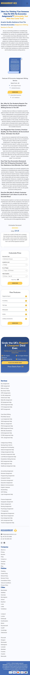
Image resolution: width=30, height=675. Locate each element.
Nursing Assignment (6, 506)
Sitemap (3, 563)
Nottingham (4, 644)
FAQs (2, 557)
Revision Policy (5, 578)
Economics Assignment (7, 480)
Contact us (3, 559)
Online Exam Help (5, 397)
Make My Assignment (6, 400)
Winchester (4, 642)
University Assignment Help (8, 454)
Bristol (2, 623)
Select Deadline (5, 273)
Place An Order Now (15, 362)
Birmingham (4, 597)
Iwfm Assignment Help (7, 520)
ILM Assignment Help (6, 433)
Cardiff (2, 628)
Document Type (5, 256)
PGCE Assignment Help (7, 426)
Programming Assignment (7, 475)
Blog (2, 566)
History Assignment (6, 504)
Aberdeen (3, 649)
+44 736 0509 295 (7, 539)
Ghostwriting (4, 489)
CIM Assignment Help (6, 463)
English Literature (5, 487)
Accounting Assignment (7, 471)
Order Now (15, 92)
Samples (3, 561)
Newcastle (3, 656)
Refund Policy (4, 576)
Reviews (3, 554)
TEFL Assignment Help (7, 437)
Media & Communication (7, 485)
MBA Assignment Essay (7, 428)
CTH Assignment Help (6, 407)
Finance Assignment (6, 499)
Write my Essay (5, 388)
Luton (2, 604)
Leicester (3, 647)
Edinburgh (3, 618)
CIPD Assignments (5, 393)
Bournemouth (4, 625)
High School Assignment (7, 515)
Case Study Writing (6, 414)
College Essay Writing (6, 442)
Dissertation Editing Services (8, 459)
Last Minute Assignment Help (8, 456)
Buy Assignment (5, 383)
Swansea (3, 595)
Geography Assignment (7, 501)
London (3, 616)
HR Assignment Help (6, 402)
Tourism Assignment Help (7, 522)
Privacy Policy (4, 585)
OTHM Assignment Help (7, 435)
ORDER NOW (15, 283)
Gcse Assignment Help (6, 518)
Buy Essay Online (5, 390)
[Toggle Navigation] (27, 3)
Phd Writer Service (5, 416)
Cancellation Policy (6, 580)
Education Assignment (6, 482)
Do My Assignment (6, 395)
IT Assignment (4, 511)
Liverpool (3, 614)
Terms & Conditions (6, 583)
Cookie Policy (4, 573)
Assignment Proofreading (7, 447)
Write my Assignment (6, 423)
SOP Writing (4, 492)
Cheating (3, 571)
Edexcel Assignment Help (7, 449)
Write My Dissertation (6, 430)
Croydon (3, 654)
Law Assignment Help (6, 419)
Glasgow (3, 640)
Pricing (2, 552)
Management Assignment (7, 513)
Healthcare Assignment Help (8, 466)
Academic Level (5, 262)
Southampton (4, 621)
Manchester (4, 590)
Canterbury (3, 609)
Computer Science (5, 478)
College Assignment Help (7, 452)
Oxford (2, 599)
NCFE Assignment (5, 409)
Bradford (3, 602)
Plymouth (3, 637)
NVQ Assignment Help (6, 461)
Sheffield (3, 592)
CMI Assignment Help (6, 421)
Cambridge (3, 630)
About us (3, 550)
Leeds (2, 606)
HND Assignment (5, 386)
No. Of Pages (5, 268)
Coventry (3, 651)
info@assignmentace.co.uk (9, 534)
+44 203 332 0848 (7, 536)
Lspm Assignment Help (7, 494)
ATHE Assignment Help (7, 404)
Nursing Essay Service (6, 445)
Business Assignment (6, 473)
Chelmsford (4, 632)
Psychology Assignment (7, 508)
